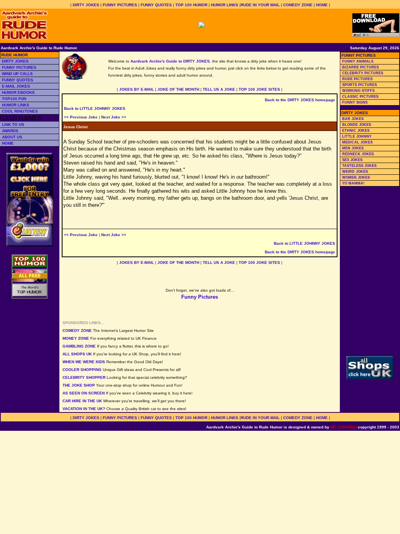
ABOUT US (12, 137)
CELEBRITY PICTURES (362, 73)
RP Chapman (343, 427)
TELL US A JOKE (219, 89)
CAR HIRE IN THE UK (82, 401)
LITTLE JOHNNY (356, 136)
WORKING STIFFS (358, 91)
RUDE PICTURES (357, 79)
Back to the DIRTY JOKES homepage (300, 100)
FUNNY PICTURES (120, 5)
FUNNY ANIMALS (357, 61)
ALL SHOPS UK (77, 354)
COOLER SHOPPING (82, 369)
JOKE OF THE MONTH (178, 89)
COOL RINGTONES (20, 111)
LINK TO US (13, 124)
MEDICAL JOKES (357, 142)
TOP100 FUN (14, 99)
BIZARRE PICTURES (360, 67)
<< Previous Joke (81, 117)
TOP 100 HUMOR (191, 5)
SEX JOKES (352, 160)
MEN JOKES (353, 148)
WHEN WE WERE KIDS (83, 362)
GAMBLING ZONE (79, 346)
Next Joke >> (113, 117)
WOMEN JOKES (356, 177)
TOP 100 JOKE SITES (259, 89)
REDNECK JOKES (358, 154)
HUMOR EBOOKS (18, 92)
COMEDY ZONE (297, 5)
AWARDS (10, 131)
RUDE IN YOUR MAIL (260, 5)
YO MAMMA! (353, 183)
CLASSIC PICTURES (360, 97)
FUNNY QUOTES (156, 5)
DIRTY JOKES (86, 5)
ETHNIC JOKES (356, 131)
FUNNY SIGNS (355, 102)
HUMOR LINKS (224, 5)
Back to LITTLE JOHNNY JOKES (94, 108)
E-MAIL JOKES (16, 86)
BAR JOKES (353, 119)
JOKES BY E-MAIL (136, 89)
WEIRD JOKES (355, 172)
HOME (322, 5)
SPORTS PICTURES (359, 85)
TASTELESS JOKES (359, 166)
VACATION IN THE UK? (83, 409)
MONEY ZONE (75, 338)
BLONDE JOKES (356, 125)
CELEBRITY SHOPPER (83, 377)
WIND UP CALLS (17, 74)
